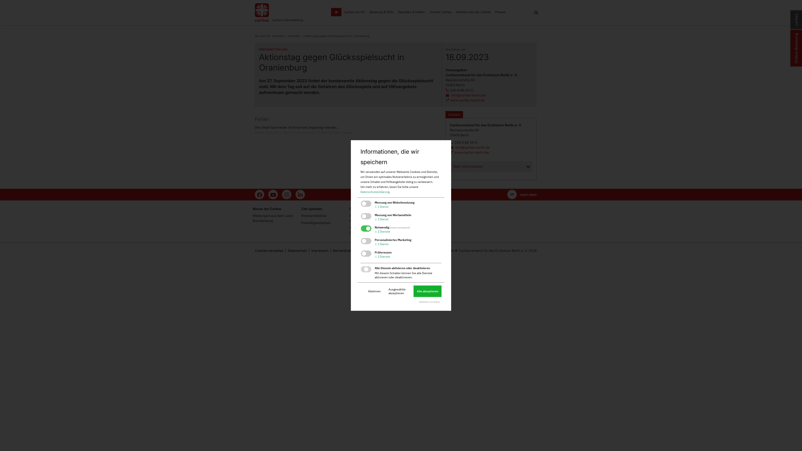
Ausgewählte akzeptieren (397, 291)
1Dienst (381, 207)
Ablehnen (374, 291)
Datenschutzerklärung (374, 192)
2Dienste (382, 232)
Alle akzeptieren (427, 291)
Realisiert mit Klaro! (429, 302)
